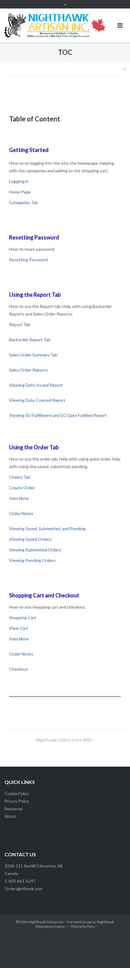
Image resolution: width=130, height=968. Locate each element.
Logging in (18, 181)
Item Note (19, 498)
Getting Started (29, 150)
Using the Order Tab (34, 447)
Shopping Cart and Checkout (44, 595)
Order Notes (21, 513)
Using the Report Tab (35, 294)
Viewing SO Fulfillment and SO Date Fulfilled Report (58, 415)
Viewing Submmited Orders (35, 549)
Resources (14, 808)
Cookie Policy (17, 793)
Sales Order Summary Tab (33, 354)
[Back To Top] (115, 953)
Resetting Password (34, 237)
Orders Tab (20, 477)
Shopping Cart (22, 617)
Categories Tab (23, 202)
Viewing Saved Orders (30, 539)
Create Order (22, 487)
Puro (91, 926)
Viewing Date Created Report (37, 400)
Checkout (18, 669)
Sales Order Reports (28, 369)
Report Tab (19, 324)
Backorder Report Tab (29, 339)
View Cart (18, 628)
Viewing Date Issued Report (36, 385)
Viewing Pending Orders (32, 560)
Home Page (20, 191)
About (10, 816)
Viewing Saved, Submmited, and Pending (47, 528)
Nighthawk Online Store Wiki (63, 739)
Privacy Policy (17, 801)
